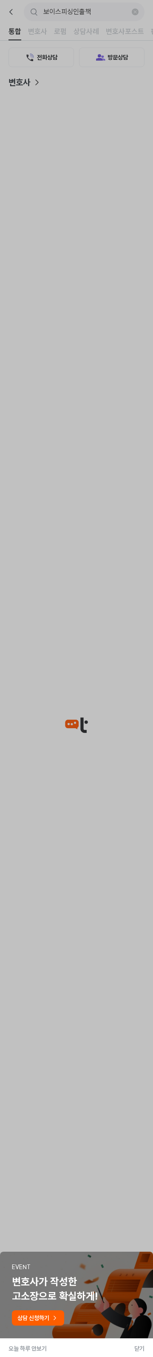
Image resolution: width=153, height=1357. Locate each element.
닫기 (139, 1348)
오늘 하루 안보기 (27, 1348)
